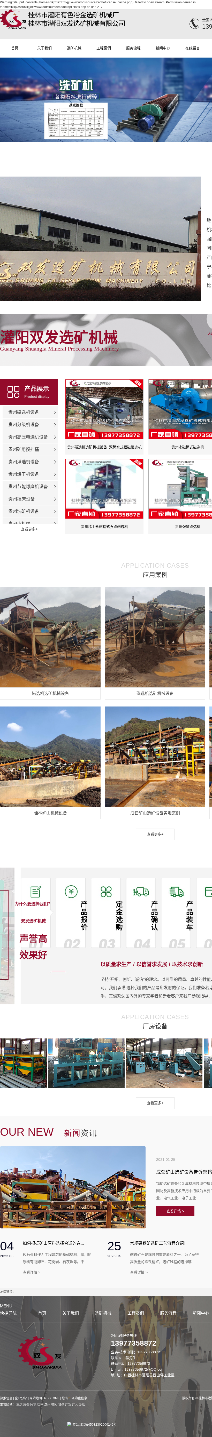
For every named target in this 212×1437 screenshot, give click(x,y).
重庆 (19, 1404)
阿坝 (33, 1404)
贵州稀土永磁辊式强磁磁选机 (104, 527)
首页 (14, 48)
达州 (47, 1404)
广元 (75, 1404)
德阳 (54, 1404)
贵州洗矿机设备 (23, 511)
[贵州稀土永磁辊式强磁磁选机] (104, 489)
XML (56, 1398)
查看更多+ (155, 834)
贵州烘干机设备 (23, 474)
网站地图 (35, 1398)
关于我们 (44, 48)
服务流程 (133, 48)
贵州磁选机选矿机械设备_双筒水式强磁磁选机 (104, 447)
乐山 (82, 1404)
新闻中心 (163, 48)
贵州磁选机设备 (23, 412)
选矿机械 (74, 48)
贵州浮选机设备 (23, 461)
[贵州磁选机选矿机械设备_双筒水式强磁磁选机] (104, 409)
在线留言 (192, 48)
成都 (26, 1404)
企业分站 (21, 1398)
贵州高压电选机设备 (28, 437)
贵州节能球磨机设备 (28, 486)
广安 (68, 1404)
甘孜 (61, 1404)
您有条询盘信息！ (76, 1398)
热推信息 (6, 1398)
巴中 (40, 1404)
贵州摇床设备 (21, 499)
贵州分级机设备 (23, 424)
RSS (47, 1398)
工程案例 (103, 48)
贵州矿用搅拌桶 (23, 449)
